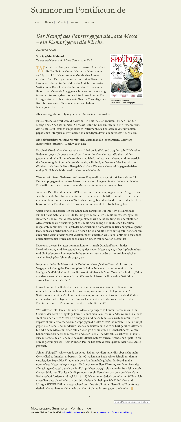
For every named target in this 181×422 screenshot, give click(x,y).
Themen (49, 22)
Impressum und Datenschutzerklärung (114, 412)
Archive (74, 22)
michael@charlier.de (72, 412)
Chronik (62, 22)
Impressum (89, 22)
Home (36, 22)
